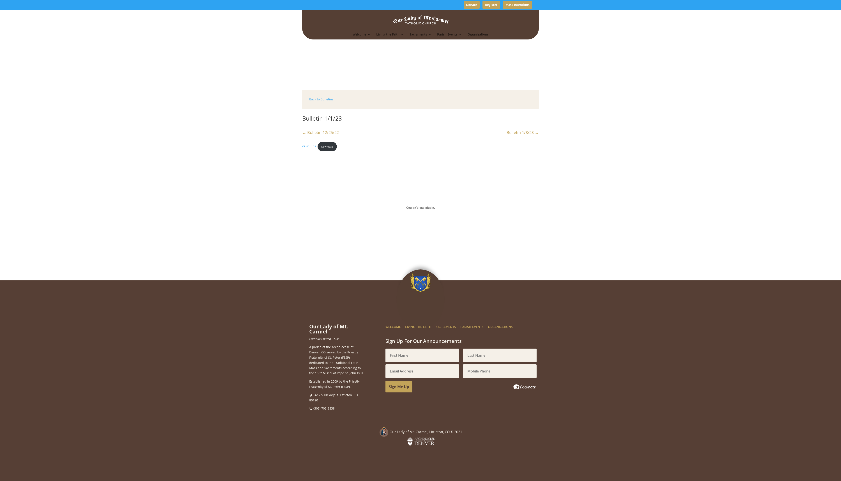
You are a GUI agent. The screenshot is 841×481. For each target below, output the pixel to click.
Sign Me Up (399, 386)
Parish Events (447, 34)
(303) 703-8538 (324, 408)
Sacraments (418, 34)
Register (491, 5)
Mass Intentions (517, 5)
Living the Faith (387, 34)
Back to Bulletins (321, 99)
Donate (471, 5)
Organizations (478, 34)
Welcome (359, 34)
